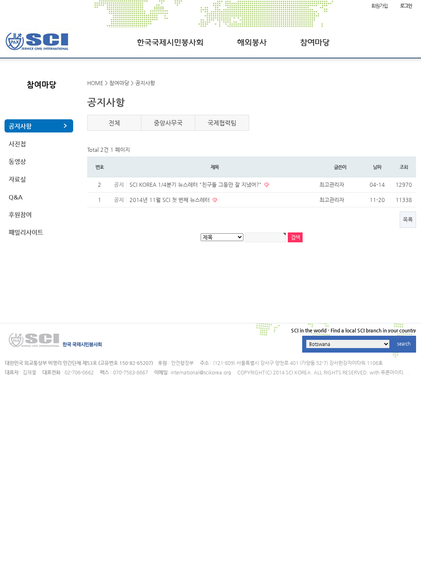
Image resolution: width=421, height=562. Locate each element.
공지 (119, 184)
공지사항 (20, 126)
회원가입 (379, 6)
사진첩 (17, 143)
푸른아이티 (392, 372)
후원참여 (20, 214)
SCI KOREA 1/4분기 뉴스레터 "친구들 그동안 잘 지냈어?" (196, 184)
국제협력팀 (222, 122)
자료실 (17, 179)
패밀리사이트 (26, 232)
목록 (408, 219)
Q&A (16, 196)
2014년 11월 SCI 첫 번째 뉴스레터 (170, 200)
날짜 (377, 167)
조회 (404, 167)
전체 (114, 122)
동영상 (17, 161)
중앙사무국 (168, 122)
